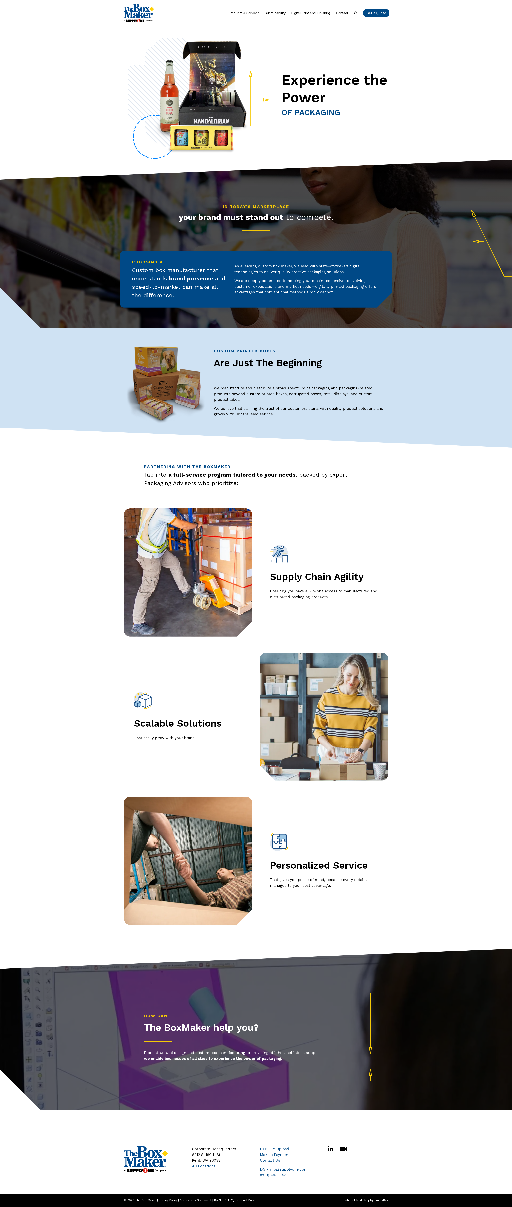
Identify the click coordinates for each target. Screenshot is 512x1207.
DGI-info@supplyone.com (284, 1169)
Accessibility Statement (195, 1200)
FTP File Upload (274, 1149)
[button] (356, 13)
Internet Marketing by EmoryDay (366, 1200)
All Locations (204, 1166)
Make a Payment (275, 1154)
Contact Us (270, 1160)
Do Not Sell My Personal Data (234, 1200)
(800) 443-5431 (274, 1175)
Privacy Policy (168, 1200)
